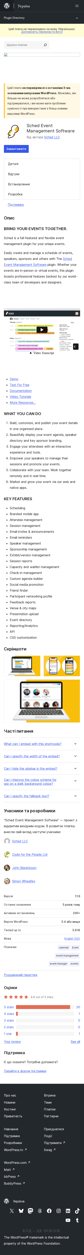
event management (67, 955)
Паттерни (51, 1116)
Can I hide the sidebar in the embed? (30, 768)
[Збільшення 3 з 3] (75, 685)
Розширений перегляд (21, 975)
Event (75, 947)
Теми (48, 1102)
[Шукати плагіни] (45, 45)
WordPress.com (17, 1163)
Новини (9, 1102)
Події (48, 1136)
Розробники (13, 1143)
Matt (9, 1170)
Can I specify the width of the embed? (32, 756)
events (75, 963)
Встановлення (19, 184)
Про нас (10, 1095)
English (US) (72, 938)
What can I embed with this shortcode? (32, 744)
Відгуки (13, 174)
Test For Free (19, 385)
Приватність (13, 1116)
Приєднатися (54, 1129)
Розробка (15, 194)
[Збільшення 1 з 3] (35, 661)
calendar (64, 947)
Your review (12, 1042)
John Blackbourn (24, 868)
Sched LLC (52, 137)
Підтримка (16, 205)
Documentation (21, 391)
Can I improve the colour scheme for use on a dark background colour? (30, 781)
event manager (58, 963)
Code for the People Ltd (29, 854)
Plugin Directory (14, 17)
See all (75, 1042)
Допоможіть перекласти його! (42, 31)
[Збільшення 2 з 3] (75, 661)
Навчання (11, 1129)
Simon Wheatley (23, 881)
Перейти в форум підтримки (25, 1071)
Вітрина (49, 1095)
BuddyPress (14, 1183)
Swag (50, 1150)
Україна (18, 1201)
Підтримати (54, 1143)
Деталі (13, 164)
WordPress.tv (15, 1150)
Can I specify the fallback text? (26, 796)
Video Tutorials (20, 397)
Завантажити (16, 148)
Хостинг (10, 1109)
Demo (14, 379)
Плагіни (49, 1109)
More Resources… (23, 402)
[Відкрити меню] (77, 6)
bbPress (12, 1176)
